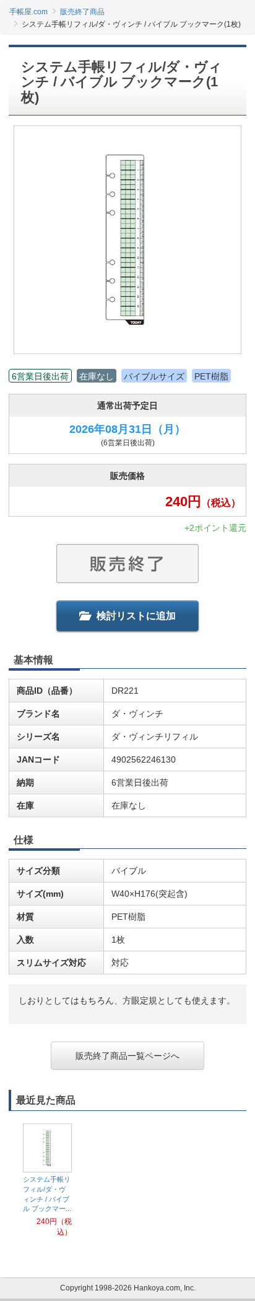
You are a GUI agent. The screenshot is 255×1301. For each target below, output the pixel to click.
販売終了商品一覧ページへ (127, 1056)
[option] (47, 1180)
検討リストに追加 (136, 615)
